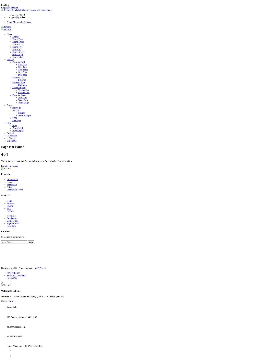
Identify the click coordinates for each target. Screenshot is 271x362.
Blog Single (17, 130)
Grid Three (23, 70)
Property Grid (18, 62)
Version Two (23, 92)
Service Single (24, 115)
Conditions (12, 218)
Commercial (12, 179)
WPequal (41, 268)
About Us (11, 216)
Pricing (10, 206)
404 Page (16, 120)
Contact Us (12, 278)
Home (9, 34)
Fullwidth (22, 75)
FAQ (14, 118)
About (9, 22)
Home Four (17, 44)
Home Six (16, 49)
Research (18, 22)
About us (16, 108)
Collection (12, 135)
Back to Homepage (9, 166)
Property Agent (19, 95)
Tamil (49, 10)
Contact (10, 133)
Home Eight (17, 54)
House (10, 182)
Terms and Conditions (16, 275)
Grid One (22, 64)
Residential (12, 184)
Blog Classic (18, 128)
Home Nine (17, 57)
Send (31, 242)
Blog (9, 123)
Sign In (12, 138)
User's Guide (12, 221)
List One (22, 80)
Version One (23, 90)
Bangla (14, 10)
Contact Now (7, 301)
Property (10, 59)
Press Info (11, 226)
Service (15, 110)
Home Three (18, 42)
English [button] (4, 7)
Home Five (17, 47)
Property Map (18, 82)
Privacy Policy (13, 273)
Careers (27, 22)
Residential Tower (15, 189)
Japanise (32, 10)
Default (15, 37)
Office (9, 187)
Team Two (23, 100)
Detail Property (19, 87)
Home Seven (18, 52)
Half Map (22, 85)
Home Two (17, 39)
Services (10, 203)
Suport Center (13, 223)
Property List (18, 77)
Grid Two (22, 67)
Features (10, 211)
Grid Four (22, 72)
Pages (9, 105)
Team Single (23, 102)
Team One (22, 97)
